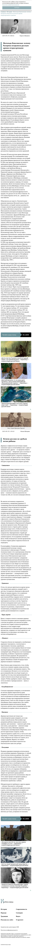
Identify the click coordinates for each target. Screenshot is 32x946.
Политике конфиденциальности (10, 4)
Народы (3, 913)
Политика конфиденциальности (9, 930)
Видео (18, 916)
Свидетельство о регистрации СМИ (10, 927)
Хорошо (16, 7)
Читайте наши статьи (15, 335)
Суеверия (19, 913)
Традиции (4, 916)
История (4, 909)
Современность (21, 909)
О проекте (19, 920)
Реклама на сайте (7, 920)
